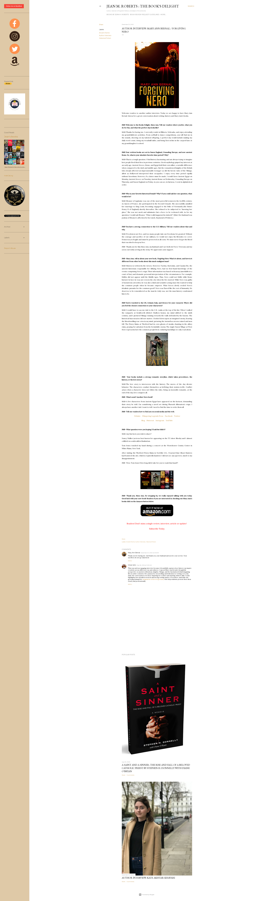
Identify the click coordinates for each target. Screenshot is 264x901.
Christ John (132, 565)
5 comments (130, 881)
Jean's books (11, 136)
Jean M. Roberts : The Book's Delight (143, 6)
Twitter (177, 416)
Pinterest (150, 420)
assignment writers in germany (153, 579)
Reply (130, 561)
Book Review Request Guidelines (144, 14)
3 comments (130, 775)
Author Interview (105, 35)
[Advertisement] (157, 634)
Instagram (160, 420)
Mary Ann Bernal (134, 553)
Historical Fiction (105, 38)
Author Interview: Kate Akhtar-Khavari (148, 877)
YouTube (169, 420)
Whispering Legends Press (152, 416)
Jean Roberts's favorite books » (15, 167)
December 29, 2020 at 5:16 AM (150, 553)
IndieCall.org (8, 176)
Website (137, 416)
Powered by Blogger (148, 894)
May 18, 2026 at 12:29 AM (144, 565)
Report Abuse (10, 248)
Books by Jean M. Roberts (118, 14)
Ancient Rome (104, 33)
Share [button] (101, 24)
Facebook (168, 416)
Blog (143, 420)
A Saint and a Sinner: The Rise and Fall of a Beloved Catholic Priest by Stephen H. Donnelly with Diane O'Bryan (156, 768)
